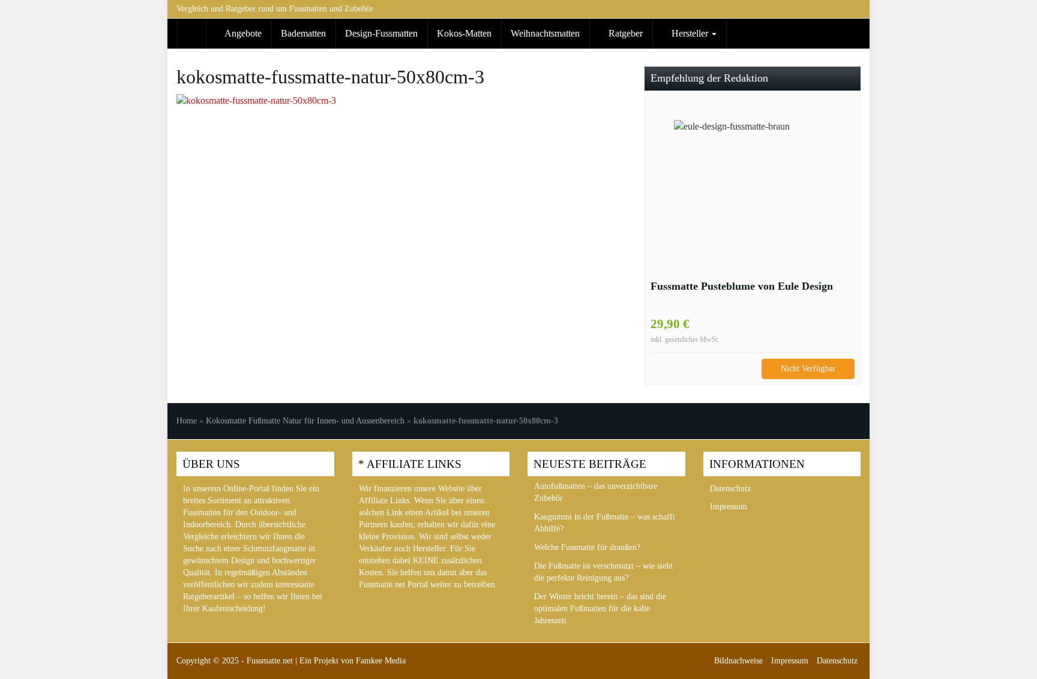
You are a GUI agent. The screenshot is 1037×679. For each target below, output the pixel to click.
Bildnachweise (738, 660)
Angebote (242, 33)
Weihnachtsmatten (545, 33)
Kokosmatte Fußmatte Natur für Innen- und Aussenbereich (305, 420)
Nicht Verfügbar (808, 368)
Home (186, 420)
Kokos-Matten (464, 33)
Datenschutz (730, 488)
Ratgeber (624, 33)
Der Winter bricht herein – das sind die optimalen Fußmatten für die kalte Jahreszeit (600, 608)
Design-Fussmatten (381, 33)
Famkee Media (381, 660)
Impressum (728, 506)
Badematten (303, 33)
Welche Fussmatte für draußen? (587, 547)
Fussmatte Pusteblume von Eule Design (742, 286)
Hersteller (690, 33)
